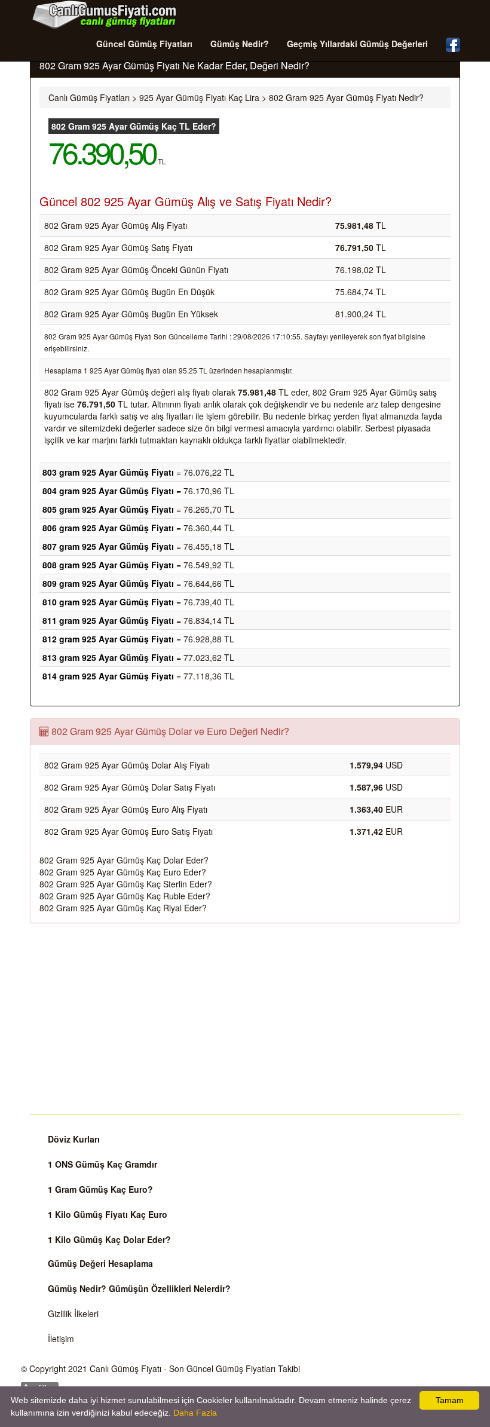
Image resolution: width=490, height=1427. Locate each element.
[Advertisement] (245, 1019)
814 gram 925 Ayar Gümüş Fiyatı (108, 676)
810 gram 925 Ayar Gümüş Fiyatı (108, 602)
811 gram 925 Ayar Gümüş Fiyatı (108, 620)
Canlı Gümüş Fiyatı (125, 1368)
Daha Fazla (195, 1412)
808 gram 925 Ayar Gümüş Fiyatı (108, 565)
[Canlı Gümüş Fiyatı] (104, 14)
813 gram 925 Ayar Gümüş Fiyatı (108, 657)
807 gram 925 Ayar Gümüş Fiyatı (108, 546)
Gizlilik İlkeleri (73, 1313)
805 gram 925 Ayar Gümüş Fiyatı (108, 509)
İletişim (61, 1339)
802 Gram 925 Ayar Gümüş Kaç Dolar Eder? (124, 860)
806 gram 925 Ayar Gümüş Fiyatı (108, 528)
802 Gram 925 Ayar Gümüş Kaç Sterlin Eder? (125, 884)
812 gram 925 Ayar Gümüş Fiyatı (108, 639)
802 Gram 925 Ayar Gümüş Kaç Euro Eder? (122, 872)
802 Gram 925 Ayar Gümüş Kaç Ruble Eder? (124, 896)
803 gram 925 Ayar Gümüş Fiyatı (108, 472)
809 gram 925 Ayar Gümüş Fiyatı (108, 583)
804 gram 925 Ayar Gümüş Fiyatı (108, 491)
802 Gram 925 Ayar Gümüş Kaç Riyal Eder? (123, 908)
